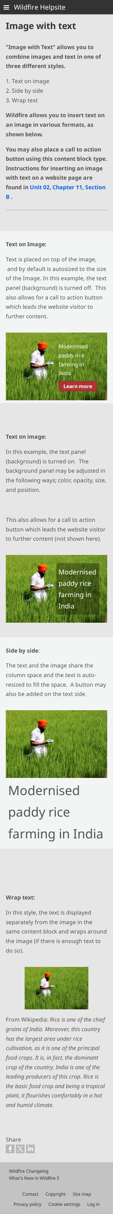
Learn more (77, 386)
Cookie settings (64, 1204)
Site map (82, 1194)
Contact (30, 1194)
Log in (93, 1204)
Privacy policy (27, 1204)
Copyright (55, 1194)
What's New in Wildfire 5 (34, 1178)
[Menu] (9, 8)
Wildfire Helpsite (39, 7)
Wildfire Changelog (28, 1171)
